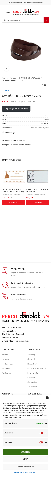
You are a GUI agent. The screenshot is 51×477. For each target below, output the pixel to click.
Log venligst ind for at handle (16, 108)
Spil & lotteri (32, 386)
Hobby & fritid (32, 364)
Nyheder (13, 78)
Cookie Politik (19, 472)
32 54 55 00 (40, 287)
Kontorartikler (32, 373)
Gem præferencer (25, 466)
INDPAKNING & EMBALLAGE (29, 78)
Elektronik (31, 359)
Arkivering (31, 354)
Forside (5, 78)
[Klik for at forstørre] (6, 68)
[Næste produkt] (47, 85)
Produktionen (7, 364)
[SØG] (46, 20)
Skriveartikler (32, 382)
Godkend (25, 452)
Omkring (5, 359)
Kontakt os (6, 373)
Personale (6, 368)
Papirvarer (31, 377)
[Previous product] (42, 85)
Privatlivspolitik (30, 472)
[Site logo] (26, 12)
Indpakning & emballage (36, 368)
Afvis (25, 459)
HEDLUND (6, 90)
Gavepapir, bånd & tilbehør (12, 81)
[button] (47, 398)
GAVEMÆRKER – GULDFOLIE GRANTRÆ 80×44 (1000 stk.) (13, 191)
